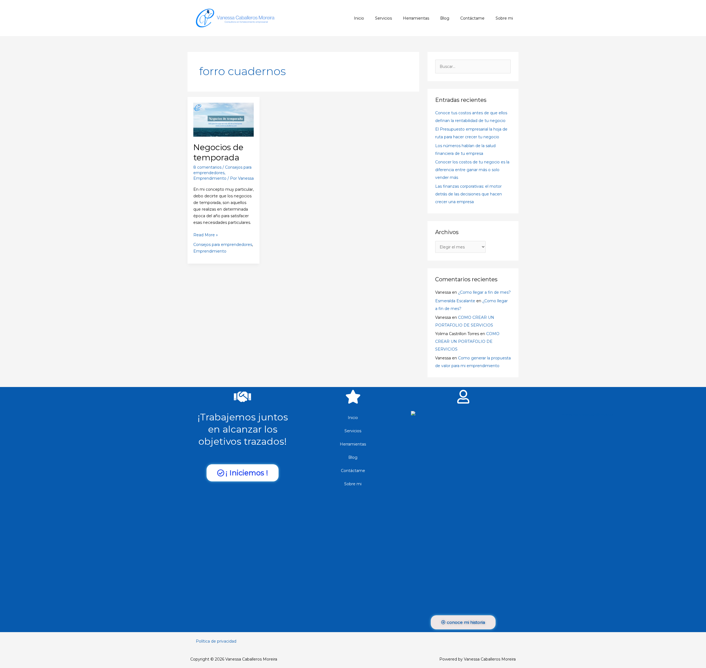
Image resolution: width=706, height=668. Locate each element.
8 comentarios (207, 167)
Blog (352, 457)
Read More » (205, 234)
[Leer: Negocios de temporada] (223, 119)
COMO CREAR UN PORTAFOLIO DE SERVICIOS (467, 341)
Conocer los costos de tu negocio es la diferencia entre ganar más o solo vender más (472, 170)
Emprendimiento (209, 178)
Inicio (353, 417)
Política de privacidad (216, 641)
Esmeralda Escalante (455, 300)
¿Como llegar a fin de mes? (484, 292)
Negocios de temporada (218, 152)
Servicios (352, 430)
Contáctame (353, 470)
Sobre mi (353, 483)
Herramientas (353, 444)
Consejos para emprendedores (222, 244)
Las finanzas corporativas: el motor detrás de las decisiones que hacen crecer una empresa (468, 194)
